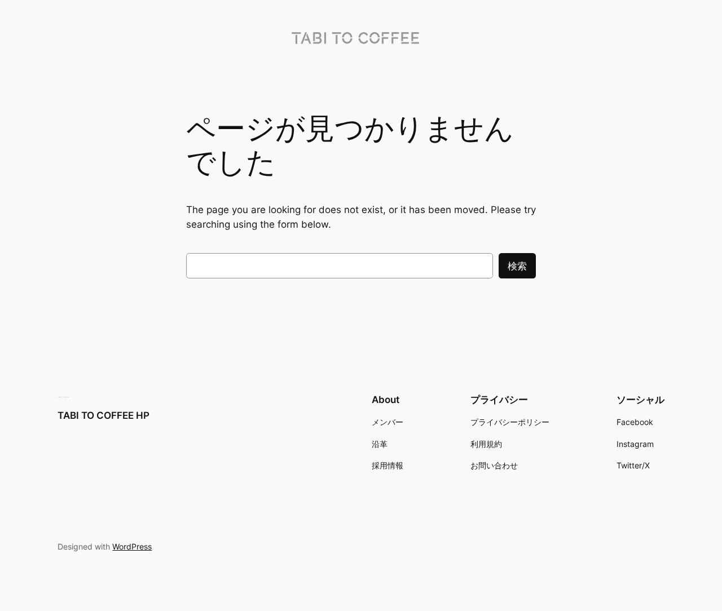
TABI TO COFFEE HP (103, 415)
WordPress (132, 546)
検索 (517, 266)
